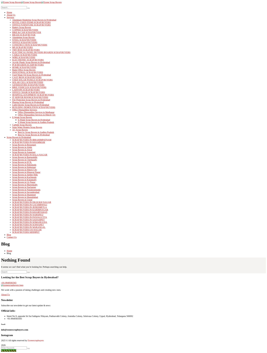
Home (9, 251)
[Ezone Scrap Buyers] (11, 2)
